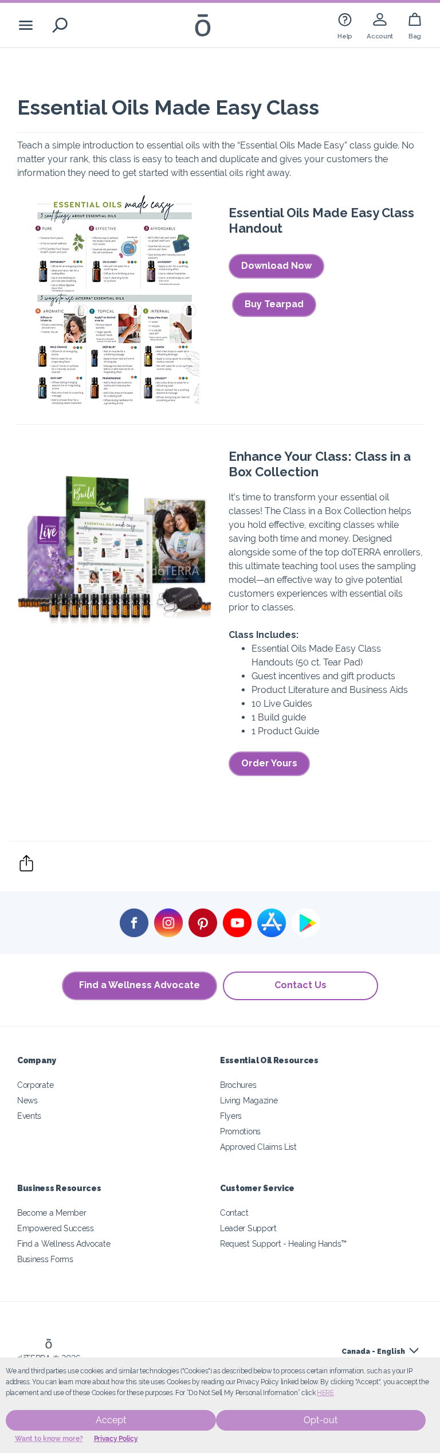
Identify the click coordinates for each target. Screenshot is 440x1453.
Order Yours (269, 763)
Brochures (238, 1085)
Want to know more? (49, 1439)
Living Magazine (248, 1100)
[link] (344, 25)
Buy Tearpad (274, 304)
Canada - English (373, 1352)
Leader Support (248, 1228)
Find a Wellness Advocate (139, 985)
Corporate (35, 1085)
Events (29, 1116)
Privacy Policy (116, 1439)
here (325, 1393)
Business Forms (45, 1259)
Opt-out (320, 1420)
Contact (234, 1212)
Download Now (276, 265)
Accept (111, 1420)
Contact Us (300, 985)
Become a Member (51, 1212)
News (27, 1100)
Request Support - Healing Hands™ (283, 1243)
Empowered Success (55, 1228)
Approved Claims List (258, 1147)
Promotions (240, 1131)
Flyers (231, 1116)
